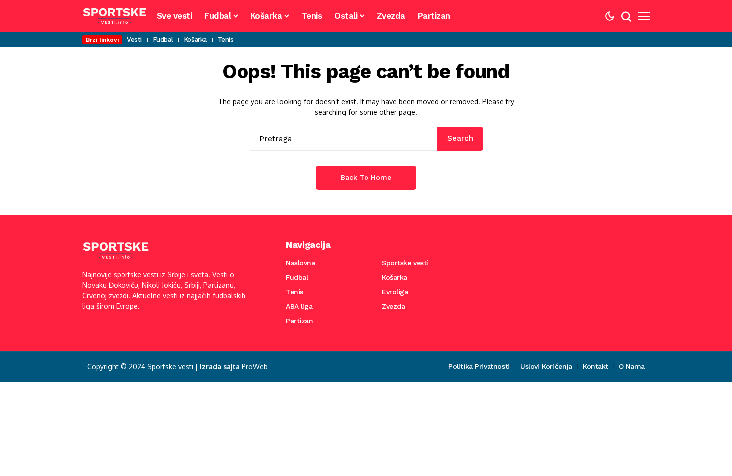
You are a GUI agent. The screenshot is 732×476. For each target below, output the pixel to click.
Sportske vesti (405, 263)
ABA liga (299, 306)
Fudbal (297, 277)
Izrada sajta (220, 366)
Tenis (294, 292)
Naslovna (300, 263)
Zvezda (393, 306)
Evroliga (395, 292)
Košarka (394, 277)
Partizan (299, 321)
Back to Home (366, 177)
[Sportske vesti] (114, 16)
